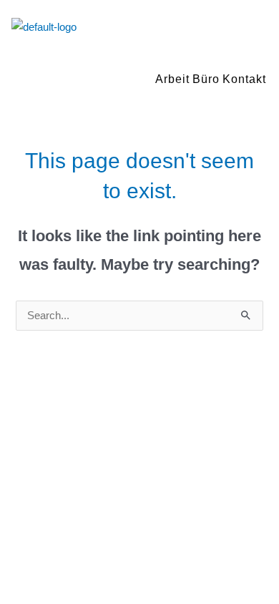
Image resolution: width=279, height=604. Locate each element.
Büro (206, 79)
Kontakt (244, 79)
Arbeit (172, 79)
